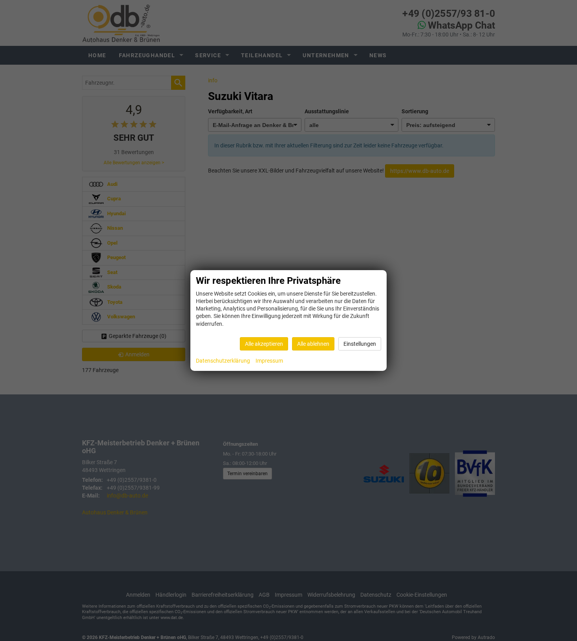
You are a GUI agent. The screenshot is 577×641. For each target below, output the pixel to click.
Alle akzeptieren (264, 344)
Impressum (269, 361)
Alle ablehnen (313, 344)
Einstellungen (359, 344)
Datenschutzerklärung (223, 361)
